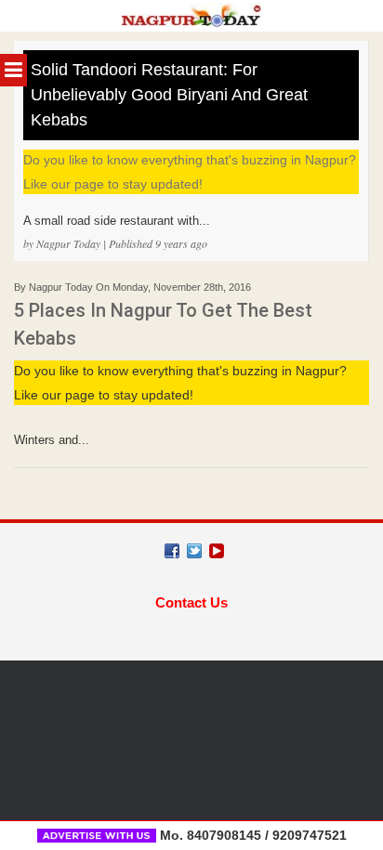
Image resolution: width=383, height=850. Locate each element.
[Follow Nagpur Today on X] (194, 550)
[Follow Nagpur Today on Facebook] (172, 550)
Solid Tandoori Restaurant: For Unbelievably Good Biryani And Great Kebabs (169, 94)
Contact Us (191, 602)
